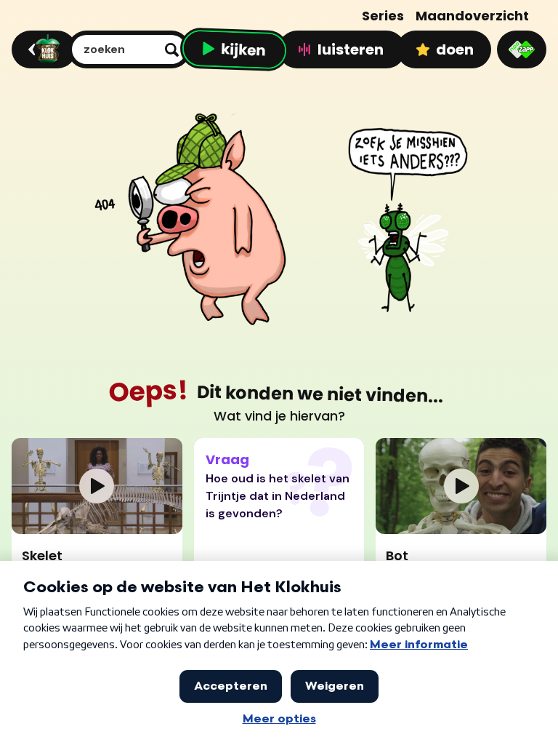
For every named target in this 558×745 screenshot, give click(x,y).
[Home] (42, 49)
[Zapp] (521, 49)
